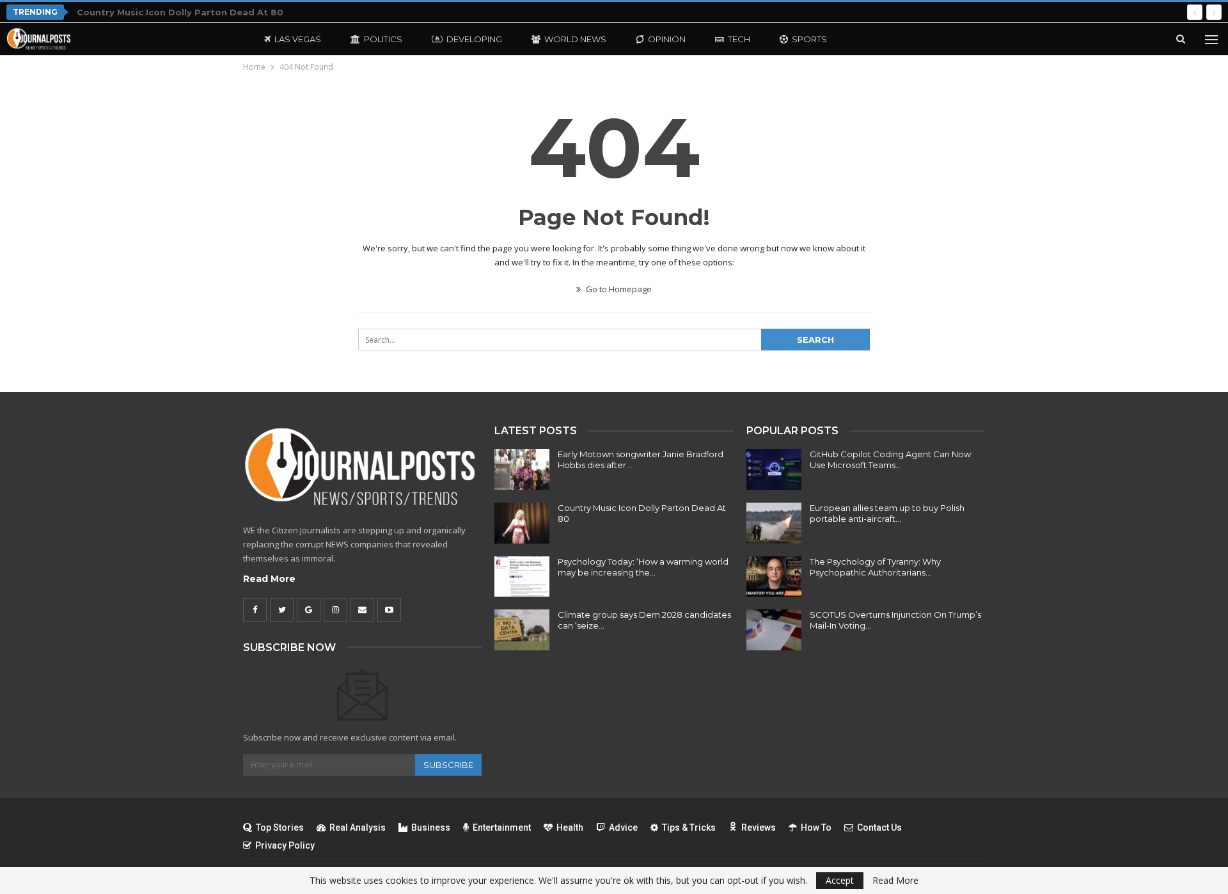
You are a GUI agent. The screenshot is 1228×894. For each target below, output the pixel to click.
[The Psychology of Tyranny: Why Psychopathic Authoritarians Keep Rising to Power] (773, 576)
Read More (269, 578)
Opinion (667, 39)
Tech (739, 39)
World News (575, 39)
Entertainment (502, 827)
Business (430, 827)
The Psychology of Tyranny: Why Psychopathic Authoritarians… (875, 566)
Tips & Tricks (689, 827)
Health (569, 827)
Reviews (758, 827)
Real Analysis (357, 827)
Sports (809, 39)
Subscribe (448, 765)
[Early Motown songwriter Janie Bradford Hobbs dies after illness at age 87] (521, 469)
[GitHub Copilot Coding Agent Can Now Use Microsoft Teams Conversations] (773, 469)
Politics (383, 39)
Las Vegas (297, 39)
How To (816, 827)
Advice (623, 827)
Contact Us (879, 827)
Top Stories (280, 827)
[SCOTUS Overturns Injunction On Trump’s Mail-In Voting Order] (773, 629)
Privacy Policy (285, 845)
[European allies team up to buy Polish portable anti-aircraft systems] (773, 523)
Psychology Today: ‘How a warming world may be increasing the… (643, 566)
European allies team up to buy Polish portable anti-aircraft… (887, 513)
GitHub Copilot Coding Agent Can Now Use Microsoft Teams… (890, 459)
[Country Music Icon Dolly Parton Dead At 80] (521, 523)
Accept (840, 880)
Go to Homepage (618, 289)
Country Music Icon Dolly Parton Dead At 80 (180, 12)
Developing (474, 39)
